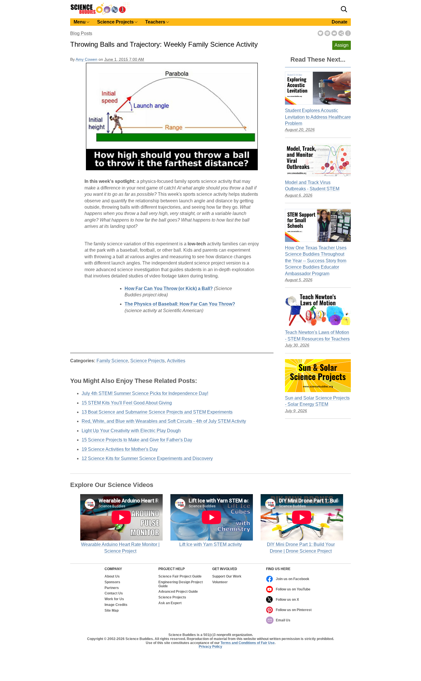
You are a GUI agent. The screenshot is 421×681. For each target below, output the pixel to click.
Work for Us (114, 599)
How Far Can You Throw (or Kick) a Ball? (169, 288)
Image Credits (116, 605)
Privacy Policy (210, 647)
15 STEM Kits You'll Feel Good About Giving (127, 402)
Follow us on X (287, 600)
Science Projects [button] (115, 21)
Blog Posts (81, 33)
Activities (176, 360)
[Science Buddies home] (100, 13)
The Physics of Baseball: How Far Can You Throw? (180, 304)
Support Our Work (226, 576)
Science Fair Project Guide (180, 576)
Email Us (283, 620)
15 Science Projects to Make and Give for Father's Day (137, 439)
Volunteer (220, 582)
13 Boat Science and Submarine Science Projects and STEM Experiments (157, 412)
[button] (344, 9)
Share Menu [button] (341, 33)
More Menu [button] (348, 33)
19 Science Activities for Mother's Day (120, 449)
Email (334, 33)
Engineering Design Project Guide (180, 584)
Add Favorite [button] (320, 33)
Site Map (112, 610)
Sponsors (112, 582)
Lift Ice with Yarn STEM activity (210, 544)
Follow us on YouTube (293, 589)
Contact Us (114, 593)
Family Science (112, 360)
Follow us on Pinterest (294, 610)
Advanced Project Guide (178, 592)
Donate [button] (339, 21)
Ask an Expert (170, 603)
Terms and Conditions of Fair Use (248, 643)
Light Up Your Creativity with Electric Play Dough (131, 430)
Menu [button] (80, 21)
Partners (112, 588)
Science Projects (147, 360)
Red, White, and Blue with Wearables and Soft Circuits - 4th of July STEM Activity (164, 421)
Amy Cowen (86, 59)
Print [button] (327, 33)
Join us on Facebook (292, 579)
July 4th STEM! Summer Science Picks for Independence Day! (145, 393)
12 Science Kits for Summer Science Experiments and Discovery (147, 458)
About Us (112, 576)
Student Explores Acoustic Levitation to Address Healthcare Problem (318, 117)
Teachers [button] (155, 21)
